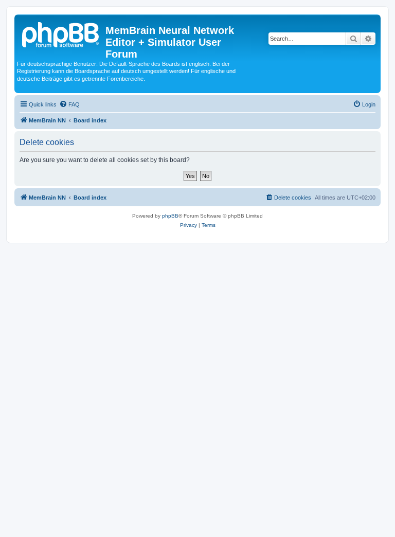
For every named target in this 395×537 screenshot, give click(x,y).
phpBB (170, 216)
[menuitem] (69, 104)
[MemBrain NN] (61, 33)
